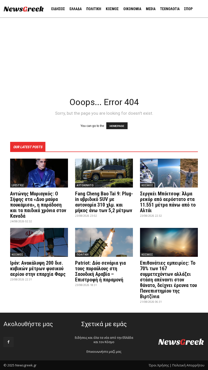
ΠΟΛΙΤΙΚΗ (83, 254)
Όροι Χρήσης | (160, 365)
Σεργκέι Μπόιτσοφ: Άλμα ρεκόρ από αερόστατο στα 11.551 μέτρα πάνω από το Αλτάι (168, 202)
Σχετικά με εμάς (104, 324)
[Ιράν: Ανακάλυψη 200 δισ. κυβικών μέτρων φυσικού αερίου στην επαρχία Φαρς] (39, 242)
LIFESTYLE (18, 185)
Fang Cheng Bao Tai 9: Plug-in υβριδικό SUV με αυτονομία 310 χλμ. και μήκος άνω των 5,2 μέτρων (104, 202)
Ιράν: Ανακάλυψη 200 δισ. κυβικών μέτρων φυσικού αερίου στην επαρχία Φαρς (38, 268)
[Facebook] (8, 342)
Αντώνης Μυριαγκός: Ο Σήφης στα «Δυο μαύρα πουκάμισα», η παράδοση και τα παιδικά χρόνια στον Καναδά (38, 205)
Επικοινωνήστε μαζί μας (103, 351)
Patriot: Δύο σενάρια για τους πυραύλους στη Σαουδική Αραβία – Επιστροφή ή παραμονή (100, 271)
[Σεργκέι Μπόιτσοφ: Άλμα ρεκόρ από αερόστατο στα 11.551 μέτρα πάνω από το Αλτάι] (169, 173)
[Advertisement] (104, 55)
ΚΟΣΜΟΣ (147, 185)
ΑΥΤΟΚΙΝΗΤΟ (85, 185)
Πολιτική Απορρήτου (188, 365)
